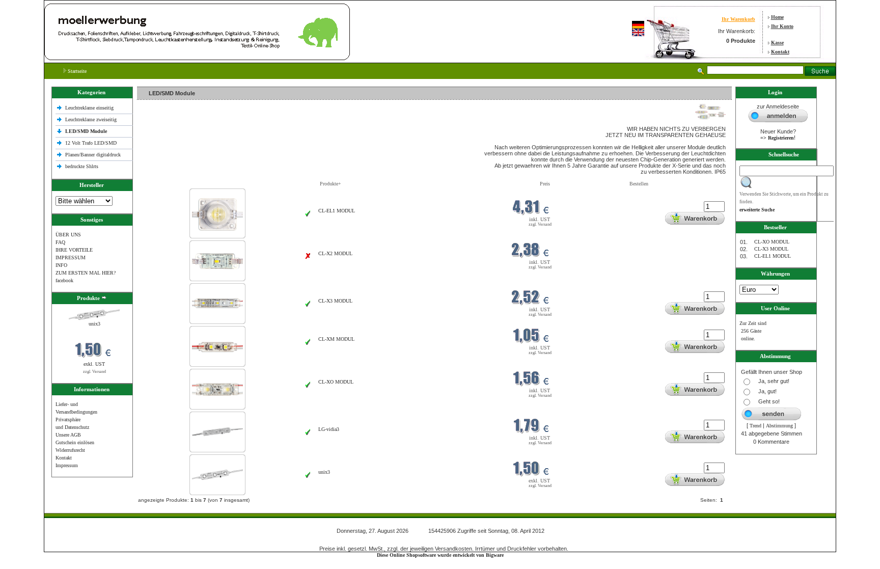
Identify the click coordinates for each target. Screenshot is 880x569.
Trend (755, 425)
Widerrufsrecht (70, 450)
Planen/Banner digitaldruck (93, 154)
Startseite (76, 71)
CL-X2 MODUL (335, 253)
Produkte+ (330, 183)
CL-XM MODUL (336, 339)
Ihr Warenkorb (738, 19)
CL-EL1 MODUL (336, 210)
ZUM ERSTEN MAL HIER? (86, 273)
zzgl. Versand (94, 371)
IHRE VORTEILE (74, 250)
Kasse (777, 42)
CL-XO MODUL (335, 382)
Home (777, 17)
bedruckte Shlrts (81, 166)
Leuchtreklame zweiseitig (91, 119)
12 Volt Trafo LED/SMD (91, 143)
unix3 (94, 324)
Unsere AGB (68, 435)
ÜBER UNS (68, 234)
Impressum (67, 465)
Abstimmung (779, 425)
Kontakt (780, 52)
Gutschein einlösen (75, 442)
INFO (61, 265)
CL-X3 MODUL (335, 301)
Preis (545, 183)
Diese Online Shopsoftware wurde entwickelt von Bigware (440, 555)
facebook (64, 280)
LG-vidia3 (328, 429)
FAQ (60, 242)
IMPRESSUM (71, 257)
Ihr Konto (782, 26)
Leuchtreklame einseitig (90, 108)
